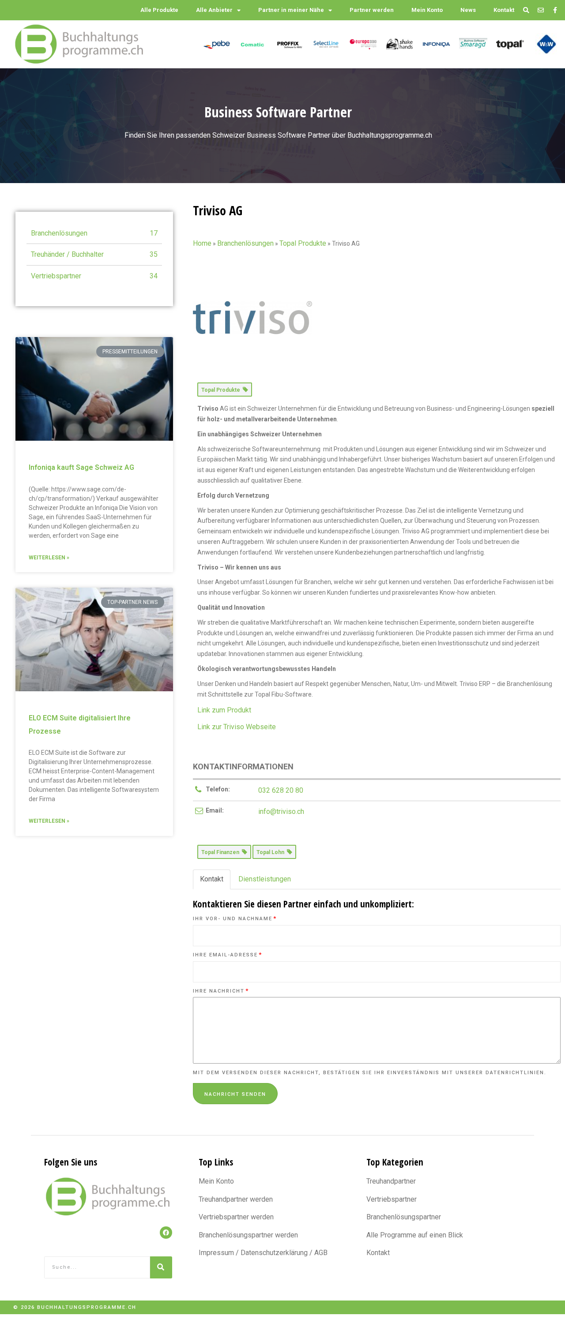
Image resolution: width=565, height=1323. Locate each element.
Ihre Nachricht (221, 991)
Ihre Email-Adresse (227, 954)
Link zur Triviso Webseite (236, 727)
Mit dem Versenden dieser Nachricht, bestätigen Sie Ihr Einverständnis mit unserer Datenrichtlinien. (369, 1072)
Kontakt (503, 10)
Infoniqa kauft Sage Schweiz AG (81, 467)
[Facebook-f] (555, 10)
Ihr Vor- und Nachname (235, 918)
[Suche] (161, 1267)
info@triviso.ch (281, 811)
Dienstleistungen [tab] (264, 879)
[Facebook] (166, 1232)
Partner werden (372, 10)
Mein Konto (427, 10)
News (468, 10)
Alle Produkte (159, 10)
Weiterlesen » (49, 558)
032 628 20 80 (280, 790)
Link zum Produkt (224, 710)
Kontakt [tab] (211, 879)
